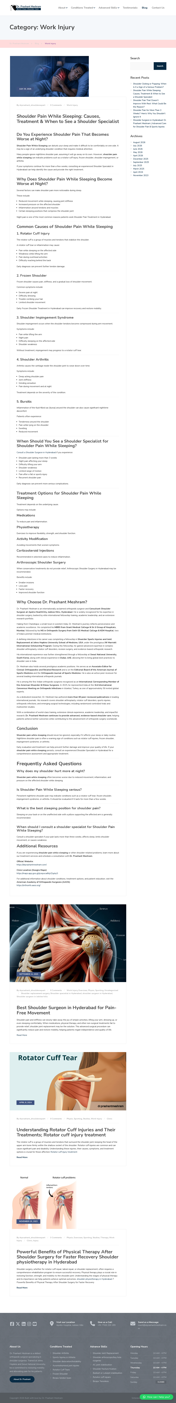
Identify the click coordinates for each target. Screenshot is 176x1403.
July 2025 (137, 165)
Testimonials (130, 7)
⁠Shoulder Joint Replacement (106, 1353)
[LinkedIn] (24, 1324)
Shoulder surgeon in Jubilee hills (32, 996)
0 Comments (56, 105)
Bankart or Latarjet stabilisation (107, 1373)
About (61, 7)
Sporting (99, 990)
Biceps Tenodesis (101, 1381)
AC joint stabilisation (102, 1364)
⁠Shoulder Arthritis (61, 1353)
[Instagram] (29, 1324)
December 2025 (140, 159)
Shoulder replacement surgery (35, 993)
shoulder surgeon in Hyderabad (97, 993)
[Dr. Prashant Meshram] (26, 8)
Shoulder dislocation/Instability (67, 1361)
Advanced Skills (108, 7)
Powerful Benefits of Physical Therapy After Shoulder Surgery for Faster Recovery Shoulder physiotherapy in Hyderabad (67, 1257)
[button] (156, 1397)
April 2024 (138, 172)
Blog (144, 7)
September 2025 (141, 162)
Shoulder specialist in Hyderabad (66, 993)
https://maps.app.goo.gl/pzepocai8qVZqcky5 (37, 873)
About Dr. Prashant (22, 1379)
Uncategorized (111, 990)
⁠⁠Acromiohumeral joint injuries (66, 1365)
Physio (91, 990)
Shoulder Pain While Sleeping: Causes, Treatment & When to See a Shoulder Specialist (68, 118)
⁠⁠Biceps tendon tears (62, 1378)
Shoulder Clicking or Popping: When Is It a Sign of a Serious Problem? (149, 85)
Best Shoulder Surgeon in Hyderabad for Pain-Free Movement (66, 1010)
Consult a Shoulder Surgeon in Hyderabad (36, 452)
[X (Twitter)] (18, 1324)
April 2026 (138, 155)
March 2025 (138, 168)
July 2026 (137, 145)
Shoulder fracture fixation (104, 1369)
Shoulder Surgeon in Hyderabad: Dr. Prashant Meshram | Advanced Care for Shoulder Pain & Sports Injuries (149, 123)
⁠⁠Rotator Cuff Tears (61, 1369)
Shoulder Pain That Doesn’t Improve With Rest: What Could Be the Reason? (149, 103)
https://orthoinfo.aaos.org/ (28, 885)
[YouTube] (35, 1324)
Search (135, 58)
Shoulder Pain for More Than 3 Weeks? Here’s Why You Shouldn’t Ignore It (149, 113)
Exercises (83, 990)
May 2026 (138, 152)
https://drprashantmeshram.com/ (32, 864)
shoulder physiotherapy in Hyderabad (94, 1279)
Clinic (109, 1118)
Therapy (104, 1237)
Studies (86, 1118)
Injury (35, 1240)
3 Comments (56, 1237)
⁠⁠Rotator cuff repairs (102, 1377)
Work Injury (72, 105)
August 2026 (139, 142)
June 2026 (138, 149)
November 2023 (140, 175)
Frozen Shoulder (60, 1373)
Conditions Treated (82, 7)
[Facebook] (12, 1324)
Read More (22, 1035)
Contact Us (158, 7)
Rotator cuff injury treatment (63, 1152)
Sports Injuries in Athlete (64, 1357)
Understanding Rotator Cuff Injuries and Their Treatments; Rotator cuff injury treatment (66, 1132)
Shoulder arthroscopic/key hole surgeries (107, 1359)
